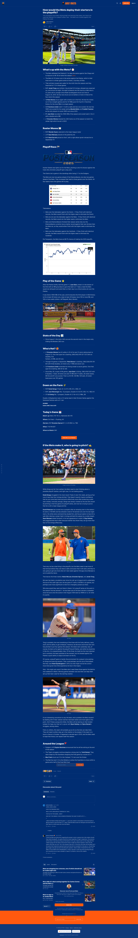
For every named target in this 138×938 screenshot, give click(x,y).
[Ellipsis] (94, 805)
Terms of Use (76, 908)
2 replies (50, 830)
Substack (62, 935)
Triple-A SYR (53, 405)
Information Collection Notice (68, 909)
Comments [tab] (46, 791)
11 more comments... (48, 857)
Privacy (67, 927)
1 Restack (59, 771)
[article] (69, 873)
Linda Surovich (49, 21)
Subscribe (126, 3)
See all (46, 906)
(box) (74, 75)
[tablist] (49, 791)
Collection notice (78, 927)
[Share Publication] (120, 3)
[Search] (117, 3)
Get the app (76, 931)
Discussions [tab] (54, 864)
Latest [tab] (48, 864)
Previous (48, 781)
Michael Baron (52, 875)
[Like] (44, 877)
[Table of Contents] (2, 469)
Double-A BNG (46, 405)
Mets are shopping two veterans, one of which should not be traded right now (62, 869)
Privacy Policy (80, 909)
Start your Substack (65, 931)
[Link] (41, 69)
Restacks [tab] (52, 791)
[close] (83, 885)
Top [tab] (44, 864)
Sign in (133, 3)
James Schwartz (50, 835)
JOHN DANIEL (49, 805)
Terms (71, 927)
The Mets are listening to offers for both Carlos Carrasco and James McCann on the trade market (62, 873)
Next (90, 781)
